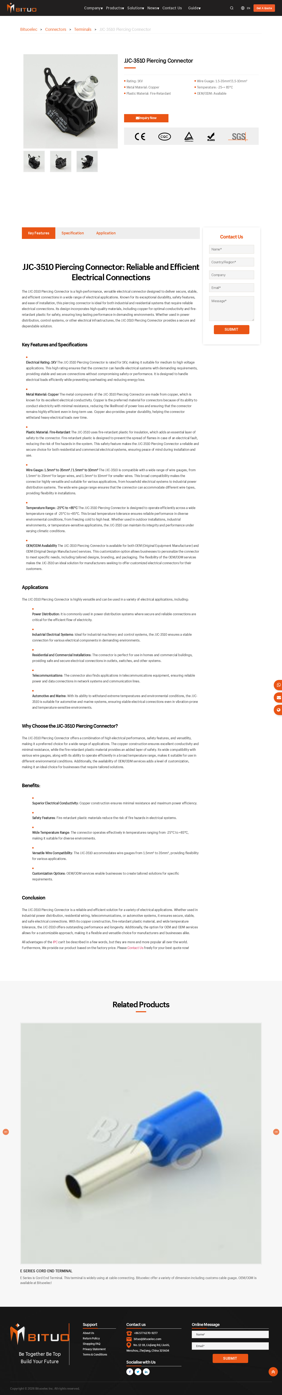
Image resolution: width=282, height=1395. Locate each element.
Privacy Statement (94, 1349)
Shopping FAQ (91, 1344)
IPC (55, 942)
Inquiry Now (148, 118)
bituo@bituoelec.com (147, 1339)
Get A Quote (264, 8)
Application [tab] (106, 232)
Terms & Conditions (95, 1354)
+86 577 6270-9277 (145, 1333)
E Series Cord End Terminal (46, 1271)
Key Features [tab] (38, 232)
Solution (134, 7)
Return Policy (91, 1338)
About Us (88, 1333)
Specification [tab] (73, 232)
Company (92, 7)
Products (114, 7)
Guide (193, 7)
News (152, 7)
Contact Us (172, 7)
